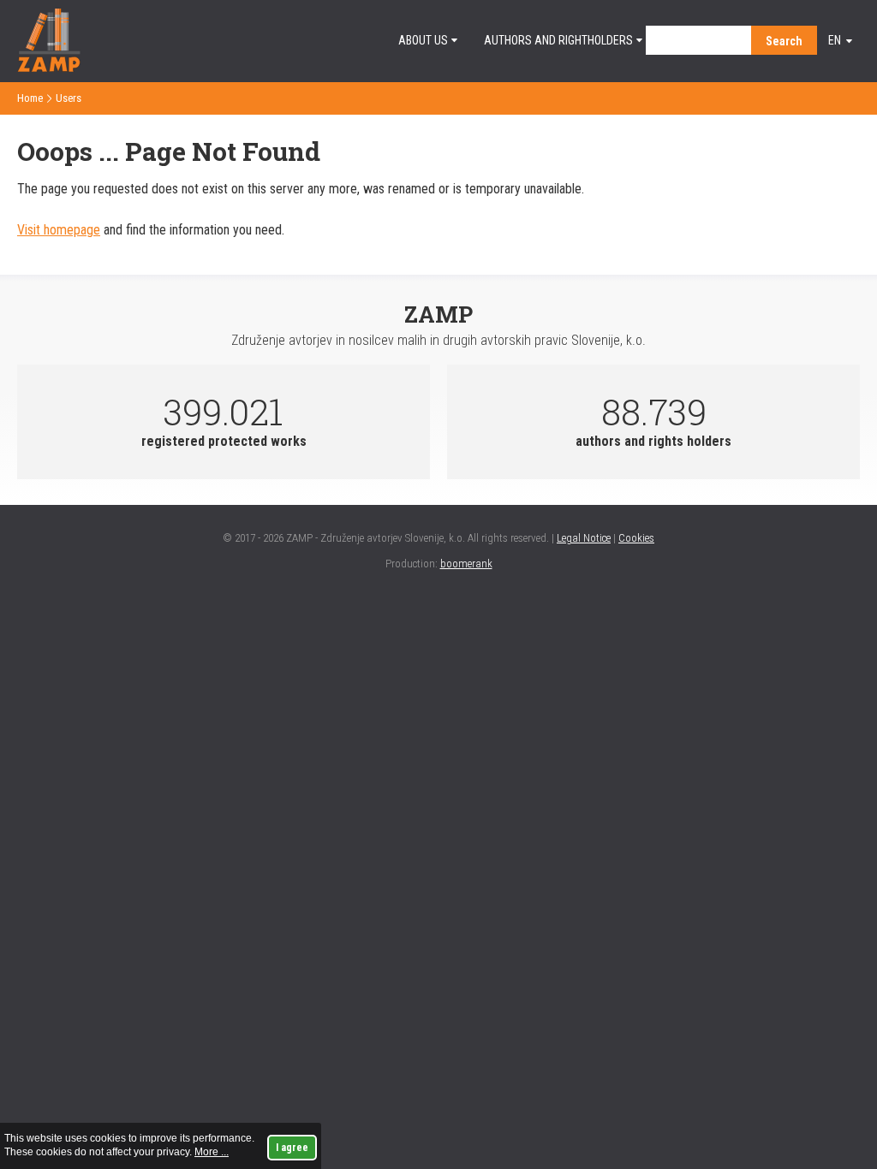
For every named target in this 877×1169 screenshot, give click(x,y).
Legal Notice (584, 537)
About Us (423, 40)
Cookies (636, 537)
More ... (211, 1152)
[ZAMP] (49, 67)
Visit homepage (58, 230)
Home (30, 98)
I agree (292, 1148)
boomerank (466, 563)
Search (784, 41)
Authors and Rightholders (558, 40)
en (834, 40)
